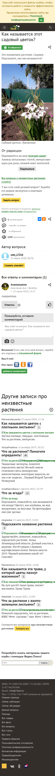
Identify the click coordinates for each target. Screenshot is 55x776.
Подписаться (27, 169)
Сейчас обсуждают (11, 705)
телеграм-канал (37, 156)
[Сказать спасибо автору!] (49, 305)
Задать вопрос (11, 200)
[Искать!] (50, 27)
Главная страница (10, 697)
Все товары (7, 718)
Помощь (6, 714)
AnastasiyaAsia (19, 284)
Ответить (10, 304)
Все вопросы (8, 726)
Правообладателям (11, 755)
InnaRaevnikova (10, 488)
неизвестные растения (12, 211)
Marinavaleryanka (11, 419)
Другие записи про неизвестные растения (24, 403)
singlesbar (7, 519)
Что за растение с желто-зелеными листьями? (22, 602)
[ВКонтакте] (39, 219)
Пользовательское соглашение (17, 743)
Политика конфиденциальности (17, 747)
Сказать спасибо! (14, 265)
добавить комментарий (14, 371)
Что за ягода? (12, 493)
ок (41, 20)
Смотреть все (22, 628)
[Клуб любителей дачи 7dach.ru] (15, 27)
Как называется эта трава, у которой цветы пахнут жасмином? (24, 573)
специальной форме (29, 353)
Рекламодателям (10, 759)
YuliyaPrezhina (9, 447)
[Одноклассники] (44, 219)
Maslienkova (8, 564)
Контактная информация (14, 751)
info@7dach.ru (16, 690)
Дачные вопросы (10, 709)
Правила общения (11, 738)
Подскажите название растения (27, 524)
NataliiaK (6, 596)
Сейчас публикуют (11, 701)
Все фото (6, 722)
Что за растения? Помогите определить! (23, 453)
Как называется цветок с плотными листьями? (21, 425)
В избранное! (14, 47)
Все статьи (7, 730)
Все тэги (6, 734)
